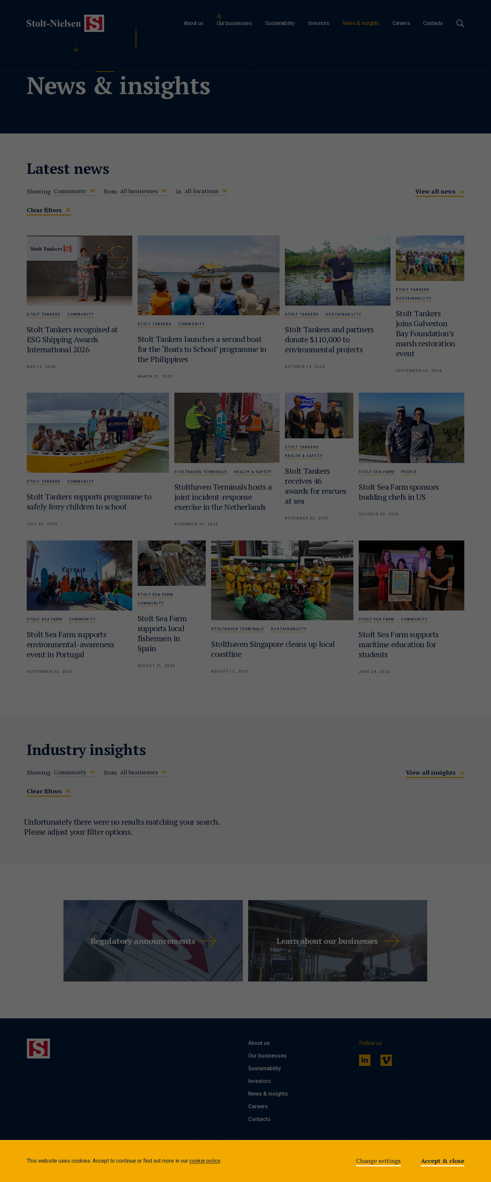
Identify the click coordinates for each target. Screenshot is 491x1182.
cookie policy (204, 1161)
